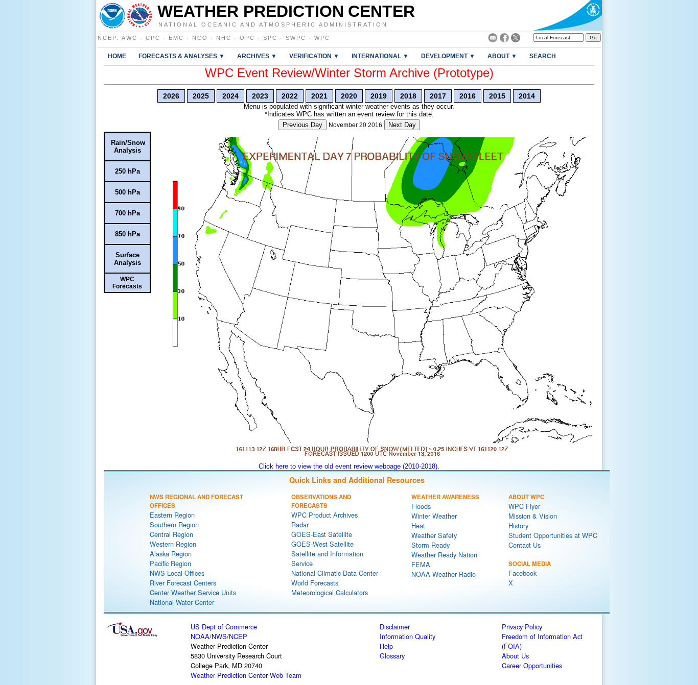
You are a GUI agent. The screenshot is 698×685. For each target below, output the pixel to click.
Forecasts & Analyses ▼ (181, 56)
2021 (319, 96)
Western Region (173, 544)
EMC (176, 38)
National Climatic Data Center (334, 573)
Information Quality (407, 636)
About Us (515, 655)
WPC (322, 38)
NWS (219, 636)
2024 (230, 96)
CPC (153, 38)
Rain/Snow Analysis (128, 146)
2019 (378, 96)
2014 (527, 96)
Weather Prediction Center (286, 11)
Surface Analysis (127, 258)
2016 (467, 96)
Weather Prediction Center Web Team (246, 675)
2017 (438, 96)
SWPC (296, 38)
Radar (300, 524)
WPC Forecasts (127, 283)
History (518, 525)
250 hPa (127, 171)
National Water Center (182, 602)
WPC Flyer (524, 506)
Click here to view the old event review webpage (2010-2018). (349, 466)
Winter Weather (434, 516)
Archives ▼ (257, 56)
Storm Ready (430, 545)
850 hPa (127, 234)
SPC (270, 38)
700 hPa (127, 213)
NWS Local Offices (177, 573)
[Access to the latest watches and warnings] (139, 15)
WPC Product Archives (324, 515)
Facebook (522, 573)
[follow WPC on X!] (515, 39)
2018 (408, 96)
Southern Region (174, 524)
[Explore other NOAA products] (112, 15)
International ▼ (380, 56)
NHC (223, 38)
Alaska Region (171, 553)
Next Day (402, 125)
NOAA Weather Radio (443, 574)
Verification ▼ (314, 56)
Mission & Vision (532, 516)
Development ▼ (448, 56)
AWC (129, 38)
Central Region (171, 534)
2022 (290, 96)
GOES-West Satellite (322, 544)
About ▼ (502, 56)
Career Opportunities (532, 665)
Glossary (392, 655)
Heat (418, 525)
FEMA (420, 564)
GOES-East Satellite (321, 534)
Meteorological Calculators (329, 592)
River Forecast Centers (183, 583)
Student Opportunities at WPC (552, 535)
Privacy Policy (522, 626)
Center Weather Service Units (193, 592)
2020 (349, 96)
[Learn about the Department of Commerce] (567, 15)
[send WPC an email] (493, 39)
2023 (260, 96)
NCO (200, 38)
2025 (201, 96)
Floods (421, 506)
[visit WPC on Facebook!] (504, 39)
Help (386, 646)
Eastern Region (172, 515)
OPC (247, 38)
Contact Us (524, 545)
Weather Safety (434, 535)
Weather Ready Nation (444, 554)
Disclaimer (395, 626)
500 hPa (127, 192)
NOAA (200, 636)
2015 (497, 96)
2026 (171, 96)
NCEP (107, 38)
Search (542, 56)
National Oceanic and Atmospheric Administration (273, 24)
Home (117, 56)
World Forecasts (314, 583)
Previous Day (302, 125)
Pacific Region (170, 563)
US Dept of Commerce (224, 626)
